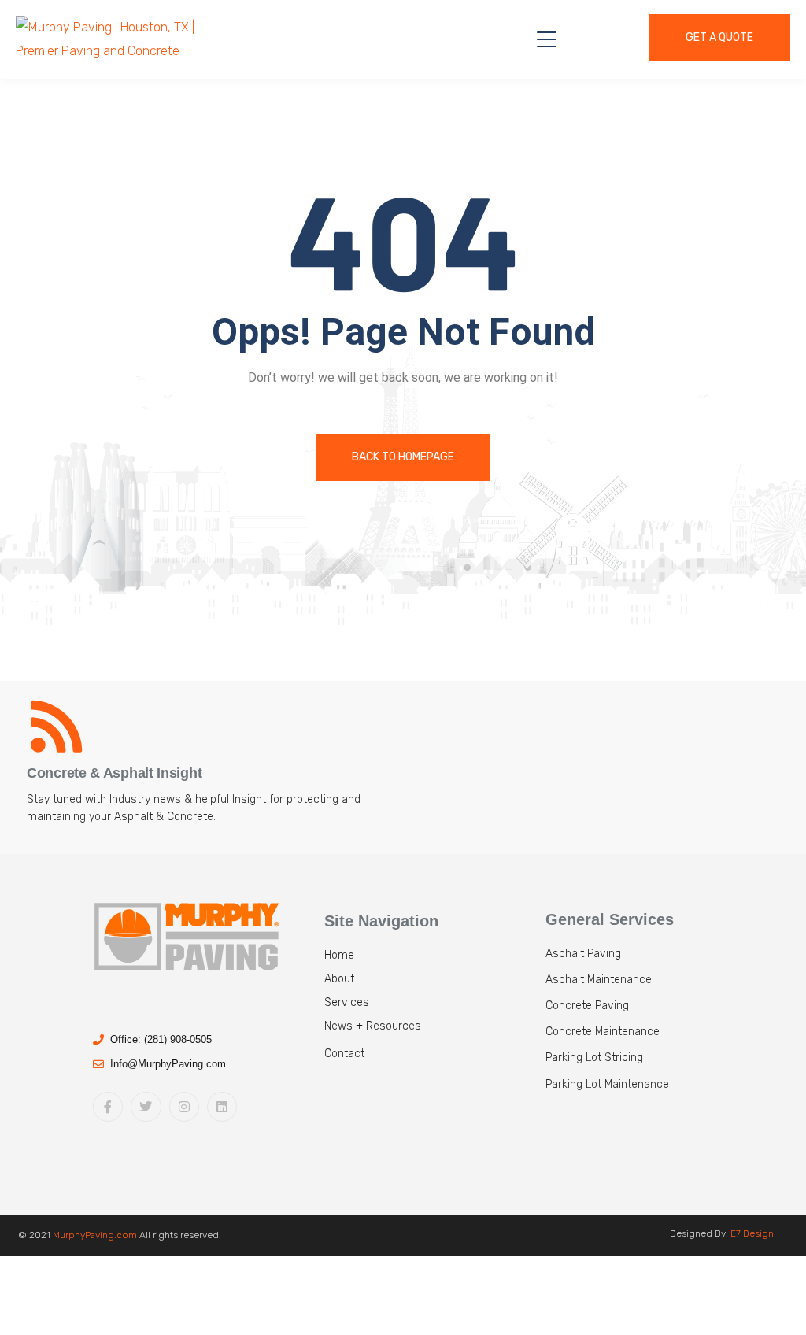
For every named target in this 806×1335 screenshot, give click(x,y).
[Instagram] (184, 1107)
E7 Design (752, 1233)
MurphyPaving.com (95, 1235)
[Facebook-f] (108, 1107)
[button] (431, 1059)
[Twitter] (146, 1107)
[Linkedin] (222, 1107)
